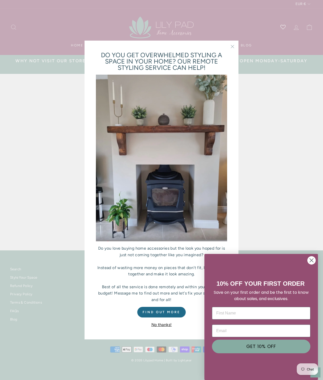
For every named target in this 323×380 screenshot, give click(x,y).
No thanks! (161, 324)
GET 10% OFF (261, 346)
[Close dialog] (311, 260)
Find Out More (161, 312)
